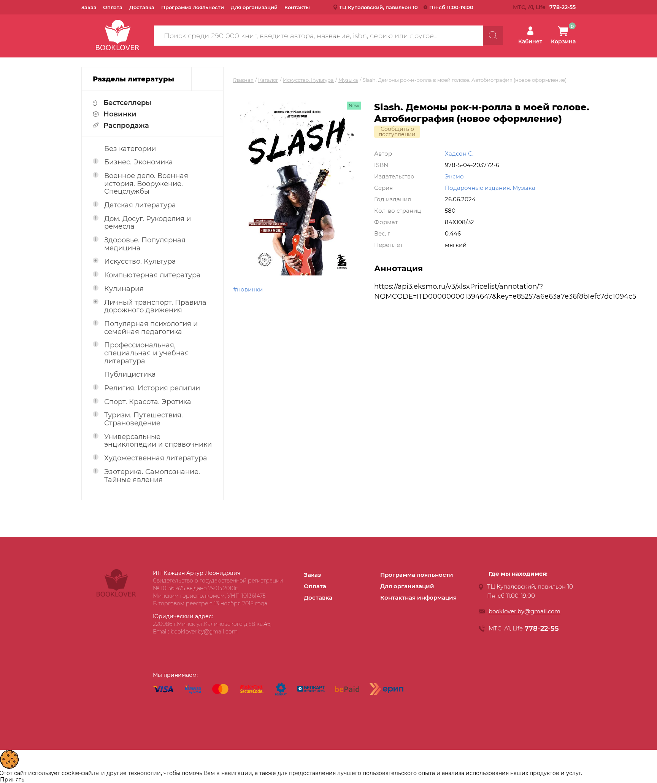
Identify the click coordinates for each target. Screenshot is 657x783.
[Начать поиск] (493, 35)
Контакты (297, 7)
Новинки (119, 114)
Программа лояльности (192, 7)
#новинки (248, 289)
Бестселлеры (127, 103)
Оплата (112, 7)
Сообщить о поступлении (397, 132)
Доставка (141, 7)
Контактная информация (418, 597)
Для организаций (254, 7)
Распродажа (126, 125)
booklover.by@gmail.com (524, 611)
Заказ (88, 7)
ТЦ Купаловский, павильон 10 (378, 7)
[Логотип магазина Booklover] (116, 594)
